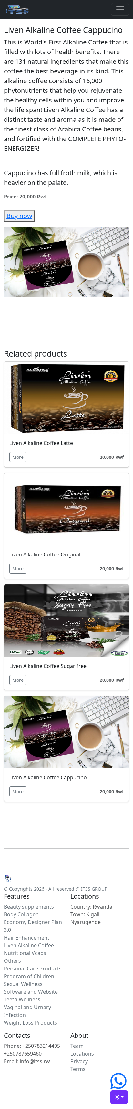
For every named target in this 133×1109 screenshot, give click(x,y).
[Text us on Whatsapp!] (118, 1086)
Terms (78, 1069)
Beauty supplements (29, 906)
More (18, 457)
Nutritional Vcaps (25, 953)
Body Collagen (21, 914)
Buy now (19, 215)
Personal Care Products (33, 968)
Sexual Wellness (23, 984)
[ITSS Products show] (17, 9)
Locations (82, 1053)
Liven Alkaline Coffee (29, 945)
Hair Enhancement (26, 937)
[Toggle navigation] (120, 9)
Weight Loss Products (30, 1022)
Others (12, 960)
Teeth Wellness (22, 999)
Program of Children (29, 976)
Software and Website (31, 991)
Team (77, 1045)
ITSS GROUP (94, 889)
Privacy (79, 1061)
